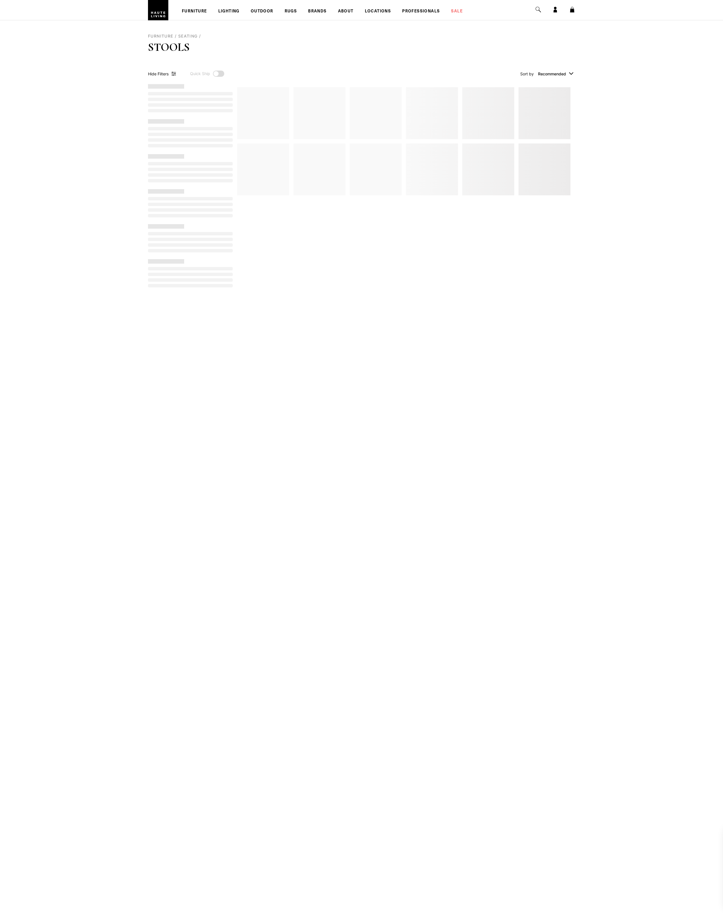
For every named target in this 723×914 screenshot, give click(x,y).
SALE (457, 12)
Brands (317, 12)
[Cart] (572, 10)
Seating (188, 36)
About (346, 12)
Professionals (421, 12)
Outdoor (262, 12)
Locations (378, 12)
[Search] (538, 10)
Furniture (194, 12)
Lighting (228, 12)
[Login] (555, 10)
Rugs (291, 12)
